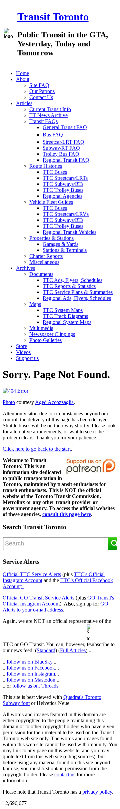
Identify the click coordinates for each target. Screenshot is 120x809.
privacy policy (97, 792)
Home (22, 73)
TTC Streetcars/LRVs (66, 214)
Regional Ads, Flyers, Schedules (77, 298)
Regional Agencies (62, 196)
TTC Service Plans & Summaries (78, 292)
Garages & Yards (60, 244)
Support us (27, 358)
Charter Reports (46, 256)
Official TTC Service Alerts (32, 574)
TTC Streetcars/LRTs (65, 178)
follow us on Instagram (31, 674)
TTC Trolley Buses (63, 190)
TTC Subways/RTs (63, 184)
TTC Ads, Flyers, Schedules (72, 280)
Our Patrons (42, 91)
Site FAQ (39, 85)
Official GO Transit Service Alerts (38, 597)
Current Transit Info (50, 109)
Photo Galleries (45, 340)
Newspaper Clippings (52, 334)
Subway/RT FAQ (61, 148)
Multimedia (41, 328)
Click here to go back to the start (37, 449)
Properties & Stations (51, 238)
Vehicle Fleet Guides (51, 202)
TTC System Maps (63, 310)
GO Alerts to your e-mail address (55, 607)
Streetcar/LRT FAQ (63, 142)
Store (21, 346)
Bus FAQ (53, 134)
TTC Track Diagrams (65, 316)
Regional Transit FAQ (66, 160)
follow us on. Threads (35, 686)
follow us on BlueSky (29, 662)
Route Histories (45, 166)
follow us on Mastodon (31, 680)
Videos (23, 352)
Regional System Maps (67, 322)
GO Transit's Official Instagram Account (58, 600)
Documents (41, 274)
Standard (46, 650)
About (22, 79)
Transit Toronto (53, 17)
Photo (9, 402)
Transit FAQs (43, 121)
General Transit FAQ (65, 127)
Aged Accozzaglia (54, 402)
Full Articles (73, 650)
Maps (35, 304)
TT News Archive (48, 115)
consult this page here (66, 514)
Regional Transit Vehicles (69, 232)
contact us (64, 774)
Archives (25, 268)
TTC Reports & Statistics (69, 286)
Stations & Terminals (65, 250)
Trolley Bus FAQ (61, 154)
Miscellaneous (44, 262)
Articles (24, 103)
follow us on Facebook (31, 668)
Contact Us (41, 97)
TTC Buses (55, 172)
